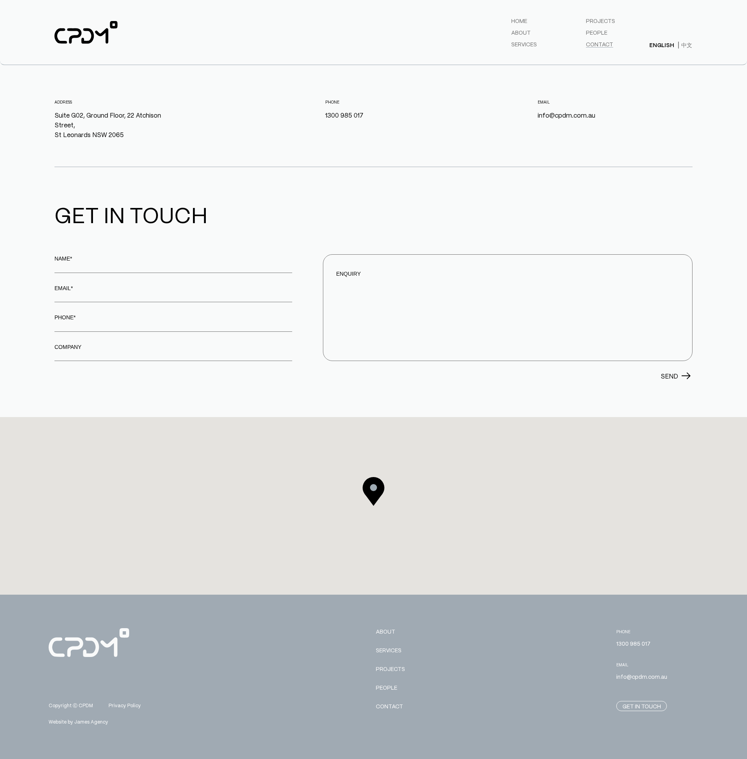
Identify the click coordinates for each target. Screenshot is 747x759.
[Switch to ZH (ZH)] (686, 45)
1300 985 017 (344, 115)
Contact (599, 44)
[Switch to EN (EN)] (661, 45)
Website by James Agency (78, 722)
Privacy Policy (125, 705)
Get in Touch (641, 706)
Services (524, 44)
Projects (600, 20)
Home (519, 20)
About (521, 32)
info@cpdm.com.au (566, 115)
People (596, 32)
